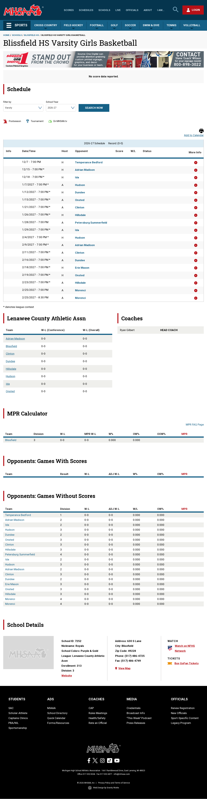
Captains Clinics (18, 718)
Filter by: (7, 102)
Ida (77, 177)
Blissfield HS (31, 35)
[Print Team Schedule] (201, 131)
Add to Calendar (194, 135)
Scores (69, 10)
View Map (124, 668)
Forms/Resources (58, 723)
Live (118, 10)
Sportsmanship (17, 728)
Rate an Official (98, 723)
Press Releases (136, 723)
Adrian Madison (85, 169)
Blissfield (11, 346)
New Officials (179, 713)
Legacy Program (181, 723)
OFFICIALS (179, 699)
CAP (91, 708)
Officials (132, 10)
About (148, 10)
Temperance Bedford (89, 162)
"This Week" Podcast (139, 718)
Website (66, 675)
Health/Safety (97, 718)
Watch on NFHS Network (185, 648)
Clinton (79, 207)
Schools (104, 10)
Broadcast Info (136, 713)
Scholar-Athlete (17, 713)
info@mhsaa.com (122, 774)
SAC (11, 708)
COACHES (96, 699)
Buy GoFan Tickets (186, 663)
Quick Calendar (56, 718)
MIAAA (51, 708)
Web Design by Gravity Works (106, 788)
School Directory (57, 713)
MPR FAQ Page (195, 424)
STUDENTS (16, 699)
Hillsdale (80, 215)
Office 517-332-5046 (86, 774)
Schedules (86, 10)
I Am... (160, 10)
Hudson (80, 185)
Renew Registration (183, 708)
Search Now (94, 107)
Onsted (79, 200)
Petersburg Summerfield (91, 222)
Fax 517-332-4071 (104, 774)
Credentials (134, 708)
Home (6, 35)
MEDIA (132, 699)
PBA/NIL (13, 723)
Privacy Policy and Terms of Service (114, 783)
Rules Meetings (98, 713)
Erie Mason (82, 267)
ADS (50, 699)
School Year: (52, 102)
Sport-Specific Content (185, 718)
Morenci (80, 290)
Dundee (80, 192)
